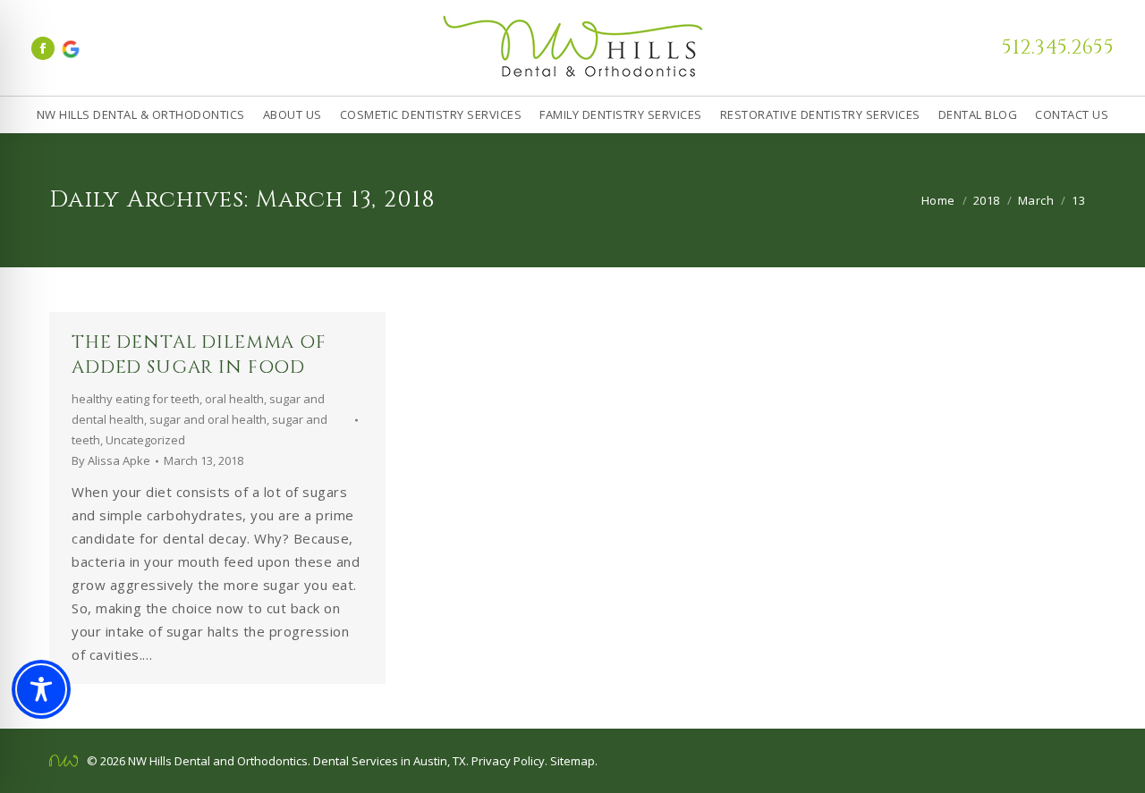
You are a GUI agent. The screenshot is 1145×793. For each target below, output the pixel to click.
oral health (234, 399)
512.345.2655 (1058, 48)
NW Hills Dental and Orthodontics (218, 761)
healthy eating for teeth (135, 399)
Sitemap (572, 761)
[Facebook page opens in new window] (43, 48)
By (111, 460)
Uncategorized (145, 440)
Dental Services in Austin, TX (389, 761)
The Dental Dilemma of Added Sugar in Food (199, 354)
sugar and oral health (208, 419)
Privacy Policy (508, 761)
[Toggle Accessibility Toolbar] (41, 689)
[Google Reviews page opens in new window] (69, 48)
